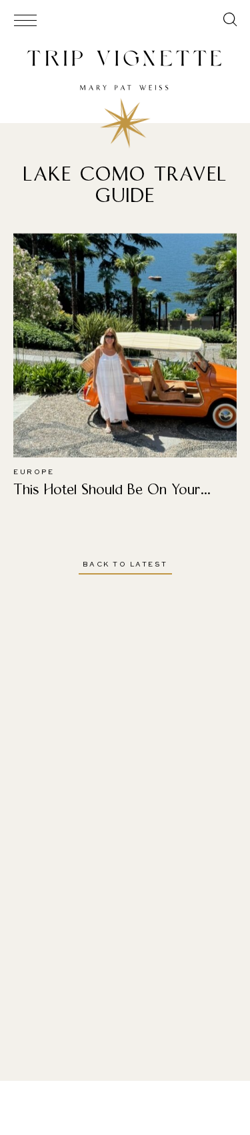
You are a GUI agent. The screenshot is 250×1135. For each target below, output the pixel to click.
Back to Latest (125, 564)
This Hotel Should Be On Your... (112, 489)
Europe (33, 472)
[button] (230, 21)
